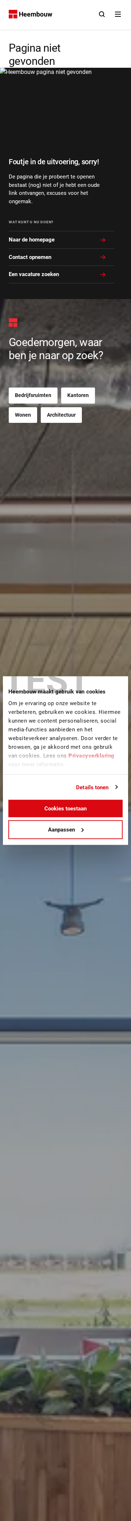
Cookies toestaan (65, 808)
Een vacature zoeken (34, 274)
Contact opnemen (30, 257)
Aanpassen (61, 829)
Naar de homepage (32, 239)
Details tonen (92, 787)
